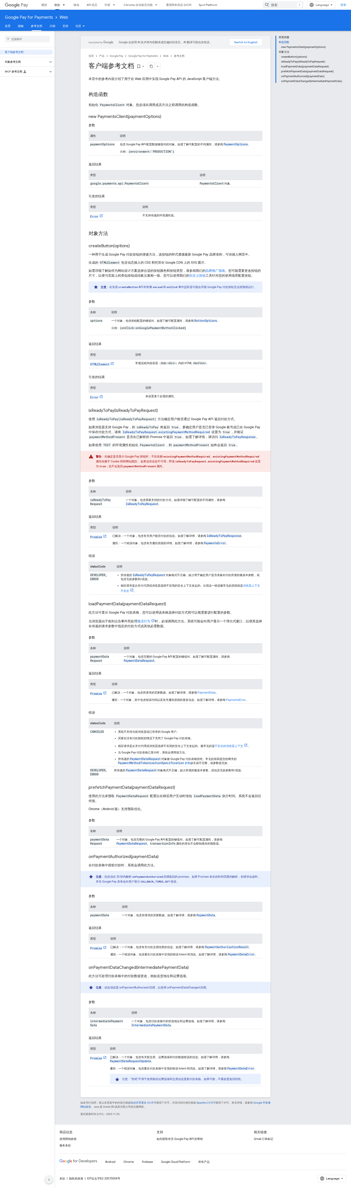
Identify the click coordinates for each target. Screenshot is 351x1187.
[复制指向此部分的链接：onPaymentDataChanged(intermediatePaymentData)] (193, 967)
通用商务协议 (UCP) (178, 5)
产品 (101, 55)
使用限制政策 (68, 1139)
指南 (21, 26)
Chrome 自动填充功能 (138, 5)
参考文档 (36, 26)
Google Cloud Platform (175, 1161)
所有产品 (204, 1161)
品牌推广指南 (215, 271)
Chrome (129, 1161)
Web (64, 17)
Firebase (147, 1161)
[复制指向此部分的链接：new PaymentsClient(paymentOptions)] (165, 116)
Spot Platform (208, 5)
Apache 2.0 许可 (206, 1102)
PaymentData (207, 692)
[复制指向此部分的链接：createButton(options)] (134, 246)
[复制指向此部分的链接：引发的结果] (109, 196)
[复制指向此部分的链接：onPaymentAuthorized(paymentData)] (163, 857)
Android (110, 1161)
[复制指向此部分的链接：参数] (99, 125)
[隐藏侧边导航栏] (49, 1180)
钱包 (76, 5)
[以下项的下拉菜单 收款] (65, 5)
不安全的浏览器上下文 (229, 746)
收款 (57, 5)
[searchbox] (27, 39)
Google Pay (116, 55)
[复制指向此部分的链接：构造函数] (112, 94)
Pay (24, 5)
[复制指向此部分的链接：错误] (99, 556)
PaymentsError (236, 699)
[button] (24, 61)
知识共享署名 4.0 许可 (143, 1102)
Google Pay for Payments (29, 17)
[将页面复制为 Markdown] (151, 66)
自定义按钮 (197, 275)
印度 (107, 5)
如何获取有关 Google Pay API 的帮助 (180, 1139)
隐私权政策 (76, 1178)
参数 (154, 763)
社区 (78, 26)
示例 (52, 26)
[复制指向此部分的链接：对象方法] (112, 233)
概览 (44, 5)
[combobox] (283, 5)
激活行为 (143, 621)
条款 (62, 1178)
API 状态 (92, 5)
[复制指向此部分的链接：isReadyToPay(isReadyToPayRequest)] (162, 410)
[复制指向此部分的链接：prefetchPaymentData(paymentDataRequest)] (179, 787)
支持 (65, 26)
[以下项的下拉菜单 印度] (115, 5)
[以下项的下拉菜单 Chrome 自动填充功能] (157, 5)
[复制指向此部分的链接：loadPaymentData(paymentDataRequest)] (170, 604)
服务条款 (65, 1145)
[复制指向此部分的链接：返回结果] (106, 164)
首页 (8, 26)
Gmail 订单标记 (263, 1139)
